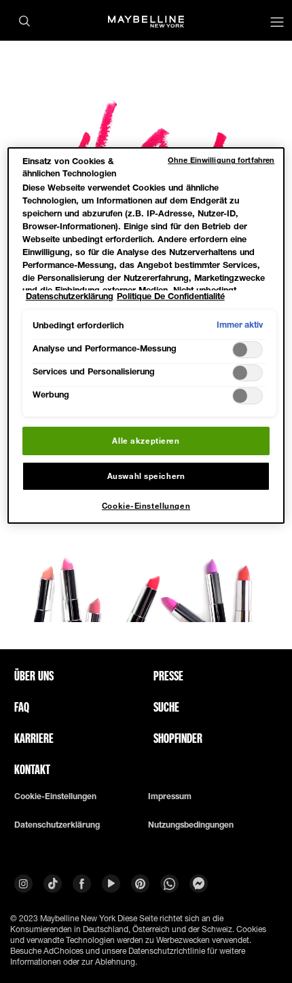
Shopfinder (177, 738)
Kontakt (32, 769)
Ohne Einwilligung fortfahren (221, 159)
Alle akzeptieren (145, 440)
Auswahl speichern (146, 475)
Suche (166, 707)
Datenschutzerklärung (57, 825)
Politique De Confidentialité (171, 296)
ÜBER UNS (34, 676)
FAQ (21, 707)
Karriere (34, 738)
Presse (168, 676)
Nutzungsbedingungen (191, 825)
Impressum (169, 796)
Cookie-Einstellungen (55, 796)
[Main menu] (277, 23)
